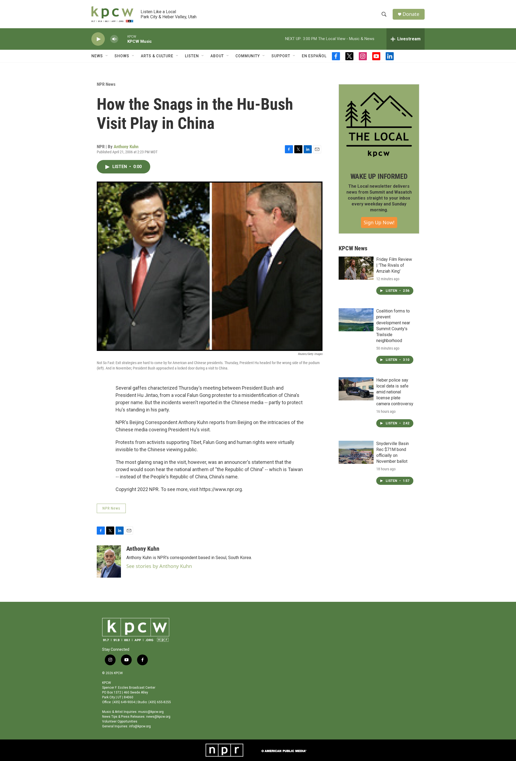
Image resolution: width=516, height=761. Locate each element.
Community (247, 56)
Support (280, 56)
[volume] (114, 39)
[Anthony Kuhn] (109, 561)
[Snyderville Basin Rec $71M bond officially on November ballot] (356, 452)
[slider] (123, 39)
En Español (314, 56)
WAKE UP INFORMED (379, 176)
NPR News (106, 84)
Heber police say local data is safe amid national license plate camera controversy (394, 392)
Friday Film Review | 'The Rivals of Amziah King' (394, 265)
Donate (411, 14)
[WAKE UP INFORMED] (379, 124)
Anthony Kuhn (126, 146)
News (97, 56)
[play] (98, 39)
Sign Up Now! (379, 222)
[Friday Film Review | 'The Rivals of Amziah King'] (356, 268)
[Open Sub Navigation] (107, 56)
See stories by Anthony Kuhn (159, 566)
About (217, 56)
